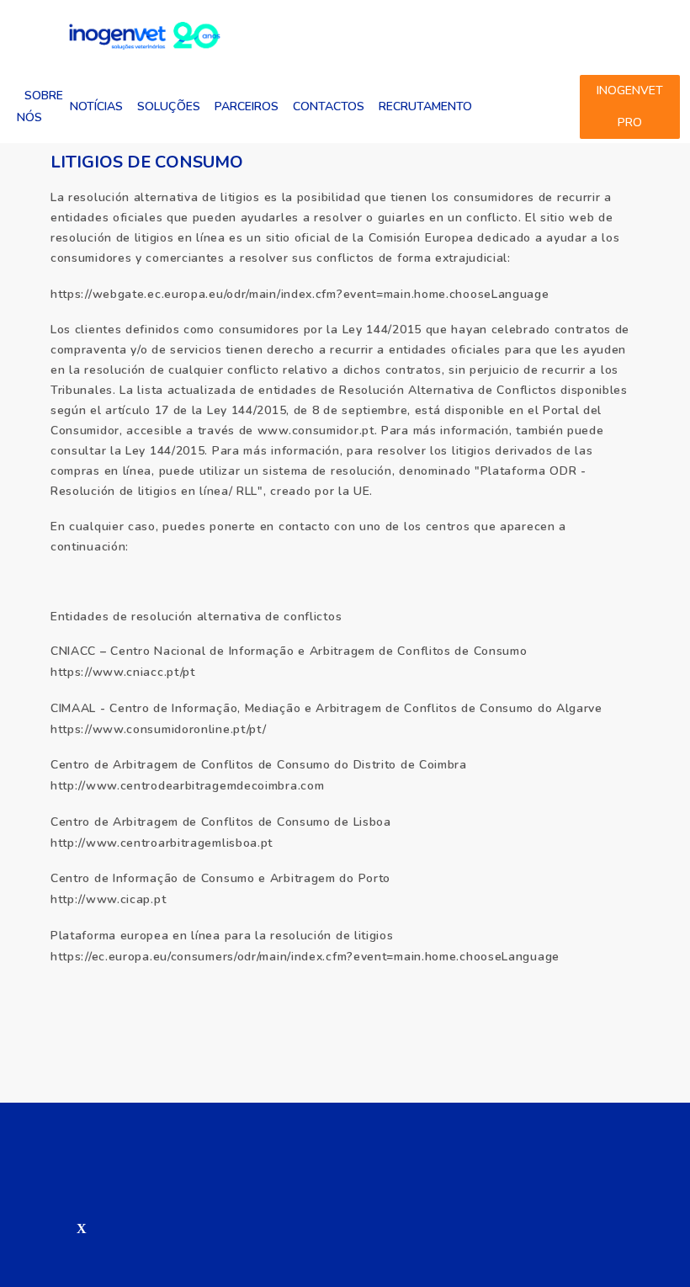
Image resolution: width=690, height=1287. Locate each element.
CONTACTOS (328, 106)
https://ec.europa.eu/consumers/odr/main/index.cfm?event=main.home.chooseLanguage (305, 957)
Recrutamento (425, 106)
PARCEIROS (247, 106)
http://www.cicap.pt (108, 899)
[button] (62, 1229)
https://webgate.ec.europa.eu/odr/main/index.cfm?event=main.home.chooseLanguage (299, 294)
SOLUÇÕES (168, 106)
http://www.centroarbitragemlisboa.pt (161, 843)
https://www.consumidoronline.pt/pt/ (158, 729)
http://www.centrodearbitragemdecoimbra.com (187, 786)
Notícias (96, 106)
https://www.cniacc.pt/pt (122, 672)
